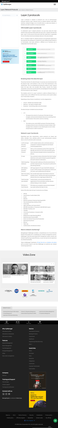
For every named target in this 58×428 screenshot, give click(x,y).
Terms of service (22, 415)
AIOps (3, 353)
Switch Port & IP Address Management (46, 311)
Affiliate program (20, 417)
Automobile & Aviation (34, 331)
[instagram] (6, 394)
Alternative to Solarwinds (8, 333)
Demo (30, 350)
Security (31, 415)
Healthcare (31, 339)
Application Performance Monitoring (10, 315)
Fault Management (6, 348)
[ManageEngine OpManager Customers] (29, 293)
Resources (31, 358)
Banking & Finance (33, 333)
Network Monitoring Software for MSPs (28, 313)
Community (31, 363)
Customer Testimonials (34, 366)
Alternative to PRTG (6, 331)
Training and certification (8, 387)
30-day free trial (41, 242)
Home (20, 9)
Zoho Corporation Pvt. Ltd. (26, 424)
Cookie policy (10, 417)
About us (4, 375)
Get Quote (31, 353)
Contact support (6, 384)
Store (30, 355)
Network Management (7, 343)
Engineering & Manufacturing (36, 341)
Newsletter (30, 417)
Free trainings (5, 382)
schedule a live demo (51, 242)
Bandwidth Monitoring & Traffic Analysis (11, 311)
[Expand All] (17, 15)
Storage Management (7, 350)
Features (23, 9)
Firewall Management (7, 313)
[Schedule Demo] (55, 421)
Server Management (7, 345)
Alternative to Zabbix (7, 336)
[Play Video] (15, 268)
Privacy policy (48, 415)
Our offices (48, 417)
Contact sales (39, 417)
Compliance (39, 415)
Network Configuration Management (28, 311)
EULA (14, 415)
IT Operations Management (44, 313)
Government (32, 336)
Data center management (8, 355)
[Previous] (51, 264)
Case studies (32, 368)
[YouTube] (9, 394)
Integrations (32, 361)
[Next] (53, 264)
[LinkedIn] (3, 394)
